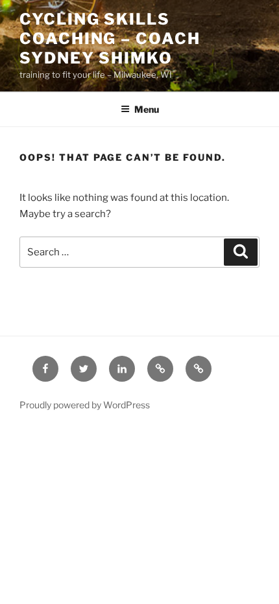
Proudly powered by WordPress (84, 404)
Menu (146, 109)
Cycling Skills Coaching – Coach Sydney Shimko (109, 38)
